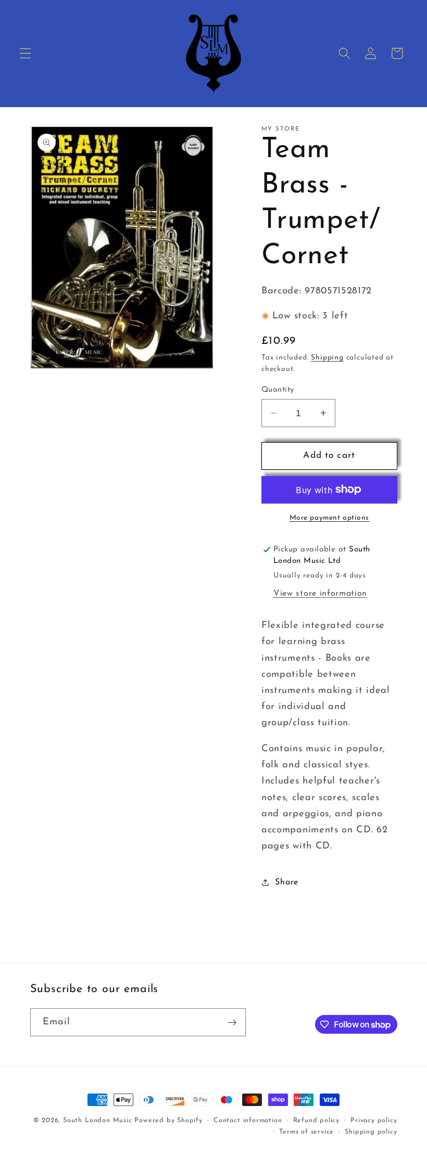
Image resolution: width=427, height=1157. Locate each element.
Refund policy (316, 1120)
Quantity (277, 390)
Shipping (327, 357)
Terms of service (306, 1132)
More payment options (330, 518)
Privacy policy (373, 1120)
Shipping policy (371, 1132)
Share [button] (286, 882)
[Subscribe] (232, 1022)
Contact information (248, 1120)
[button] (25, 53)
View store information (320, 593)
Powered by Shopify (168, 1120)
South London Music (97, 1120)
